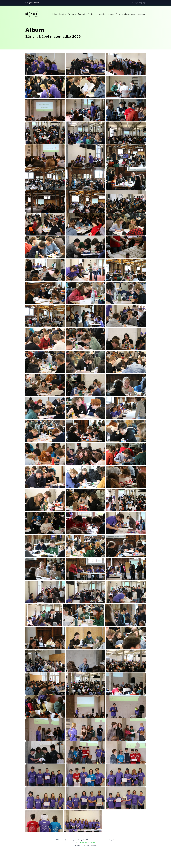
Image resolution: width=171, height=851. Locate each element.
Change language (139, 3)
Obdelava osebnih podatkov (134, 14)
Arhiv (118, 14)
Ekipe (54, 14)
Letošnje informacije (67, 14)
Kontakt (110, 14)
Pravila (90, 14)
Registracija (100, 14)
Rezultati (81, 14)
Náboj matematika (32, 3)
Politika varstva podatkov (85, 842)
